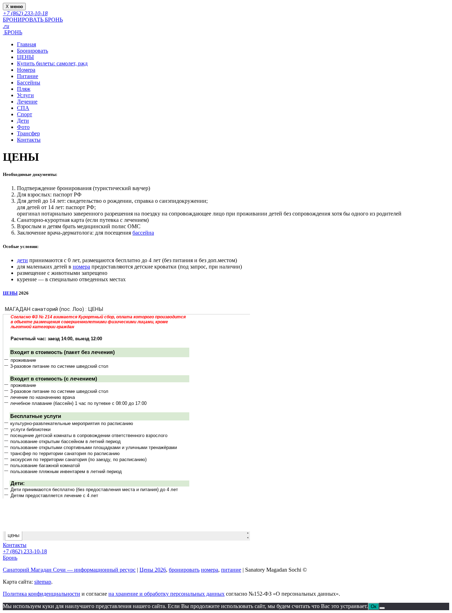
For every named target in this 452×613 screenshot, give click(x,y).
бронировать (184, 570)
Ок (373, 606)
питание (231, 570)
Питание (27, 76)
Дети (23, 121)
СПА (23, 108)
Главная (26, 44)
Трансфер (28, 133)
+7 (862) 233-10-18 (25, 551)
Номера (26, 70)
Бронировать (32, 51)
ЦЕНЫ (25, 57)
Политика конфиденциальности (41, 594)
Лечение (27, 102)
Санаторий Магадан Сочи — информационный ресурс (69, 570)
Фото (23, 127)
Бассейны (28, 82)
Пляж (23, 89)
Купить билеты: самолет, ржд (52, 63)
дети (22, 260)
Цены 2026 (152, 570)
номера (81, 267)
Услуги (25, 95)
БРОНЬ (12, 32)
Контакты (29, 140)
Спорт (24, 114)
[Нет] (382, 608)
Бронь (10, 558)
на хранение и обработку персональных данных (166, 594)
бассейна (143, 233)
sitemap (42, 582)
